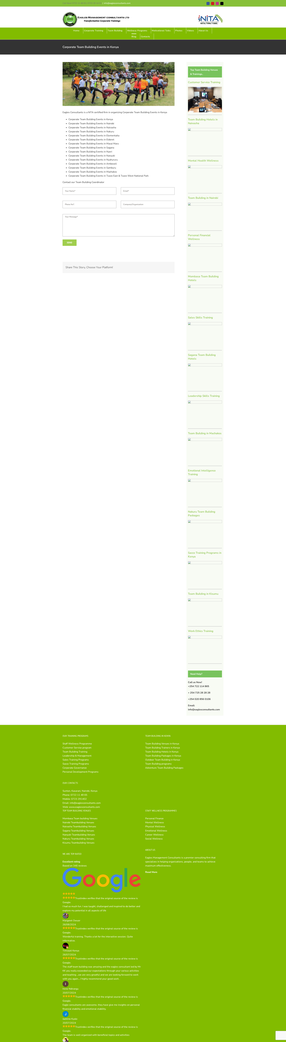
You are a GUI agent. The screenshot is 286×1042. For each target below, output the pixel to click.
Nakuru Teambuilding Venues (78, 838)
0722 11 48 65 (79, 795)
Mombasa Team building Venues (80, 818)
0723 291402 (79, 799)
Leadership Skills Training (204, 396)
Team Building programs (158, 763)
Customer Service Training (204, 82)
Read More (151, 872)
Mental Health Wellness (203, 160)
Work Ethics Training (200, 631)
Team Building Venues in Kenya (162, 743)
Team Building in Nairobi (203, 198)
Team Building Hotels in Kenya (161, 751)
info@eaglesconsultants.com (117, 3)
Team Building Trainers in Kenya (162, 747)
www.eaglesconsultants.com (84, 807)
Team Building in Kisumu (203, 594)
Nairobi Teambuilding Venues (78, 822)
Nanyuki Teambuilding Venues (79, 834)
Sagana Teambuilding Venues (78, 830)
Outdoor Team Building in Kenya (162, 759)
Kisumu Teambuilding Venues (78, 842)
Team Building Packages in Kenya (163, 755)
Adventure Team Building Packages (164, 767)
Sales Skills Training (200, 317)
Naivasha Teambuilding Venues (79, 826)
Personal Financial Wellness (199, 237)
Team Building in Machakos (205, 433)
